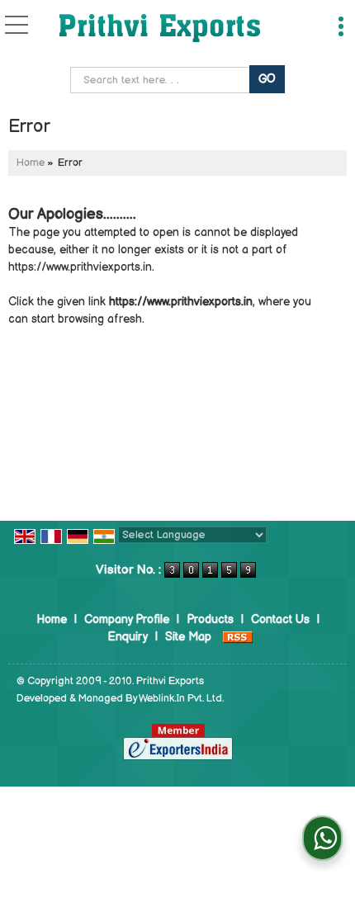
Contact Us (280, 619)
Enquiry (127, 637)
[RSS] (238, 637)
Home (31, 163)
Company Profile (126, 619)
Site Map (188, 637)
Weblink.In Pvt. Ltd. (181, 698)
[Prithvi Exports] (159, 29)
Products (210, 619)
